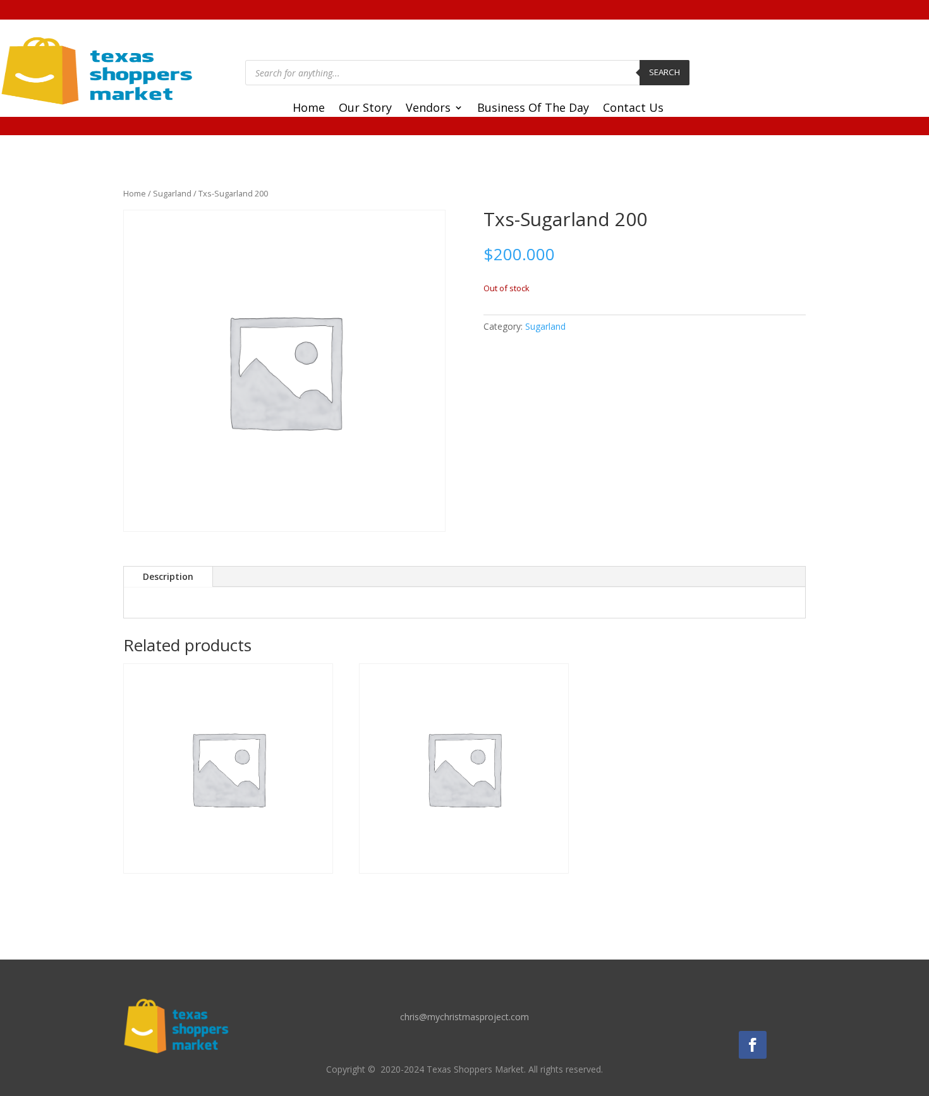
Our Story (365, 109)
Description (168, 576)
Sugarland (172, 193)
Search (664, 72)
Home (309, 109)
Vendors (428, 109)
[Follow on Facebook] (753, 1045)
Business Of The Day (533, 109)
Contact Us (633, 109)
